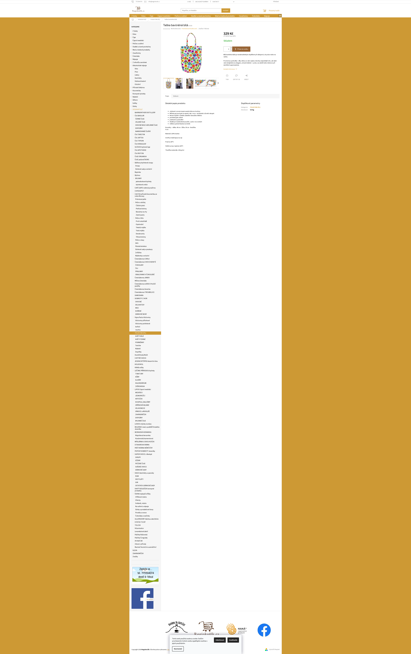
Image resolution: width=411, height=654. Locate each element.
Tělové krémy (141, 237)
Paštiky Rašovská (141, 534)
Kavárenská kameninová (144, 438)
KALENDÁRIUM (140, 383)
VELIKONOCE (140, 408)
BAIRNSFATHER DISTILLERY (145, 112)
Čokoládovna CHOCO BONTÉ (145, 262)
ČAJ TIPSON (139, 141)
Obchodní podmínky (201, 2)
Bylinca (137, 175)
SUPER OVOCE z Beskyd (143, 454)
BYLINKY (138, 178)
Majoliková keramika (142, 435)
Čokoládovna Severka (142, 289)
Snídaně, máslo (140, 503)
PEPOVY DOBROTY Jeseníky (145, 451)
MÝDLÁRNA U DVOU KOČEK (144, 441)
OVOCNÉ (138, 302)
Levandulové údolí (141, 531)
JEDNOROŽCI (140, 396)
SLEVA (135, 550)
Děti (136, 243)
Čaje (134, 37)
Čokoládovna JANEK (142, 277)
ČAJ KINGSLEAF (140, 144)
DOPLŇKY (138, 128)
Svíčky (135, 103)
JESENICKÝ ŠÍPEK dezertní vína (146, 361)
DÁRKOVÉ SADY (140, 470)
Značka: (204, 29)
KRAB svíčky (139, 367)
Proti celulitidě (141, 221)
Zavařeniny (137, 53)
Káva (134, 34)
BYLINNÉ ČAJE (140, 421)
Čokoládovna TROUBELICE (144, 292)
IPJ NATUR (138, 541)
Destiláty (138, 78)
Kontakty (216, 2)
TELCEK (138, 525)
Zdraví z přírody (140, 544)
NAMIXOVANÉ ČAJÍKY (143, 131)
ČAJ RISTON (139, 153)
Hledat (225, 10)
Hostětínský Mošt (141, 355)
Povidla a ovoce (141, 512)
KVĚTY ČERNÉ (140, 339)
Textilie (138, 345)
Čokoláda (136, 56)
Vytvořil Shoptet (274, 650)
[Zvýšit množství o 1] (231, 48)
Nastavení (178, 649)
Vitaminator (139, 528)
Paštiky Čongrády (141, 538)
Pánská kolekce (141, 246)
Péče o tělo (139, 218)
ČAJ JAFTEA (139, 138)
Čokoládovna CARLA (142, 259)
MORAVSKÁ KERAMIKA (143, 432)
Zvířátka (138, 252)
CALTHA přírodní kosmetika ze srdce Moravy (146, 195)
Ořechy (137, 500)
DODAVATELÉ (137, 109)
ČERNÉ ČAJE (139, 119)
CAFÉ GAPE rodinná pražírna (145, 188)
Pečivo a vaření (138, 43)
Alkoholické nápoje (140, 65)
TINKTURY (139, 374)
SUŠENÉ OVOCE (141, 467)
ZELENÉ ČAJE (140, 122)
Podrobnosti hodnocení (189, 29)
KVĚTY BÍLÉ (139, 336)
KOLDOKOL (139, 364)
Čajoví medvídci (138, 40)
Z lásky (135, 31)
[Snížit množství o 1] (231, 50)
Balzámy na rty (141, 212)
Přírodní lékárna (139, 87)
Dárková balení (140, 81)
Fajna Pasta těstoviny (142, 317)
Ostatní (137, 84)
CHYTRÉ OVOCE (140, 358)
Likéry (137, 75)
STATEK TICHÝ (140, 522)
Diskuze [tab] (175, 96)
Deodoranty (140, 234)
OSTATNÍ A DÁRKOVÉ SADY (145, 485)
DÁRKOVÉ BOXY (141, 314)
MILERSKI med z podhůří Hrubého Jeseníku (147, 428)
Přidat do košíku (242, 49)
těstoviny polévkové (142, 323)
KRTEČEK (138, 399)
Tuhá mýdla (140, 230)
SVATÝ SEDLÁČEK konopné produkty (144, 490)
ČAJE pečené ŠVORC (142, 159)
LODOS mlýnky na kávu (143, 424)
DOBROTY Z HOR (141, 298)
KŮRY (137, 377)
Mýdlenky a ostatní (142, 256)
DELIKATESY (139, 305)
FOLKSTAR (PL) (140, 333)
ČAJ (136, 268)
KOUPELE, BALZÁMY (142, 402)
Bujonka (138, 172)
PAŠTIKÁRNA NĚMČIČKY (143, 448)
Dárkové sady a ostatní (143, 169)
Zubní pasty (140, 215)
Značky (135, 556)
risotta (137, 330)
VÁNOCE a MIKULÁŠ (142, 411)
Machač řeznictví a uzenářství (145, 547)
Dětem (135, 100)
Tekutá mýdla (141, 227)
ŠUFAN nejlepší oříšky (142, 494)
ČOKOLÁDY (139, 265)
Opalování (139, 224)
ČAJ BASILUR (139, 115)
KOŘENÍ (138, 311)
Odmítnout (220, 640)
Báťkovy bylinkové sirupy (144, 163)
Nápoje (135, 59)
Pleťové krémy (141, 209)
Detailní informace (229, 69)
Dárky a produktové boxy (144, 509)
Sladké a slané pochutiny (142, 47)
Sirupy (137, 166)
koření (137, 327)
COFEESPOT (139, 191)
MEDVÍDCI (139, 392)
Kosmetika (137, 90)
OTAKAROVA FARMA (142, 445)
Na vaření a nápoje (142, 506)
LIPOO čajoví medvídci (143, 389)
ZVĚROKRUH (140, 386)
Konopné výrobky (139, 94)
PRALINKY (139, 271)
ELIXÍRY (138, 380)
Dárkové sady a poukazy (143, 249)
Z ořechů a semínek (140, 62)
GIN (136, 482)
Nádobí (135, 97)
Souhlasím (233, 640)
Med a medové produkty (141, 50)
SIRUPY (138, 457)
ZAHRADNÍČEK (140, 414)
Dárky (135, 106)
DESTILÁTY (139, 479)
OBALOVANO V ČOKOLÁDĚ (145, 274)
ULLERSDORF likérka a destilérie (146, 519)
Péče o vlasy (139, 240)
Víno (136, 69)
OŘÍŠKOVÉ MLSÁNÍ (142, 405)
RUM (137, 476)
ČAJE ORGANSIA (141, 156)
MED (137, 308)
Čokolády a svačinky (142, 516)
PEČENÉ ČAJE (140, 463)
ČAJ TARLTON (140, 134)
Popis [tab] (167, 96)
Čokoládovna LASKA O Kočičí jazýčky (145, 285)
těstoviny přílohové (142, 320)
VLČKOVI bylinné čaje (142, 147)
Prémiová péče (140, 199)
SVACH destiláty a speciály (144, 473)
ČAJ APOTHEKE (140, 150)
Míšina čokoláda (140, 281)
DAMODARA (139, 295)
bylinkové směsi (142, 184)
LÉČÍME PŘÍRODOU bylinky (145, 370)
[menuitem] (134, 16)
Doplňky (138, 352)
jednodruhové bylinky (143, 181)
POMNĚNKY (139, 342)
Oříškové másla (141, 497)
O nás (189, 2)
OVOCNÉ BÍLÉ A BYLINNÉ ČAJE (146, 125)
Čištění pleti (140, 205)
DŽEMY (137, 460)
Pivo (136, 72)
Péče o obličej (140, 202)
